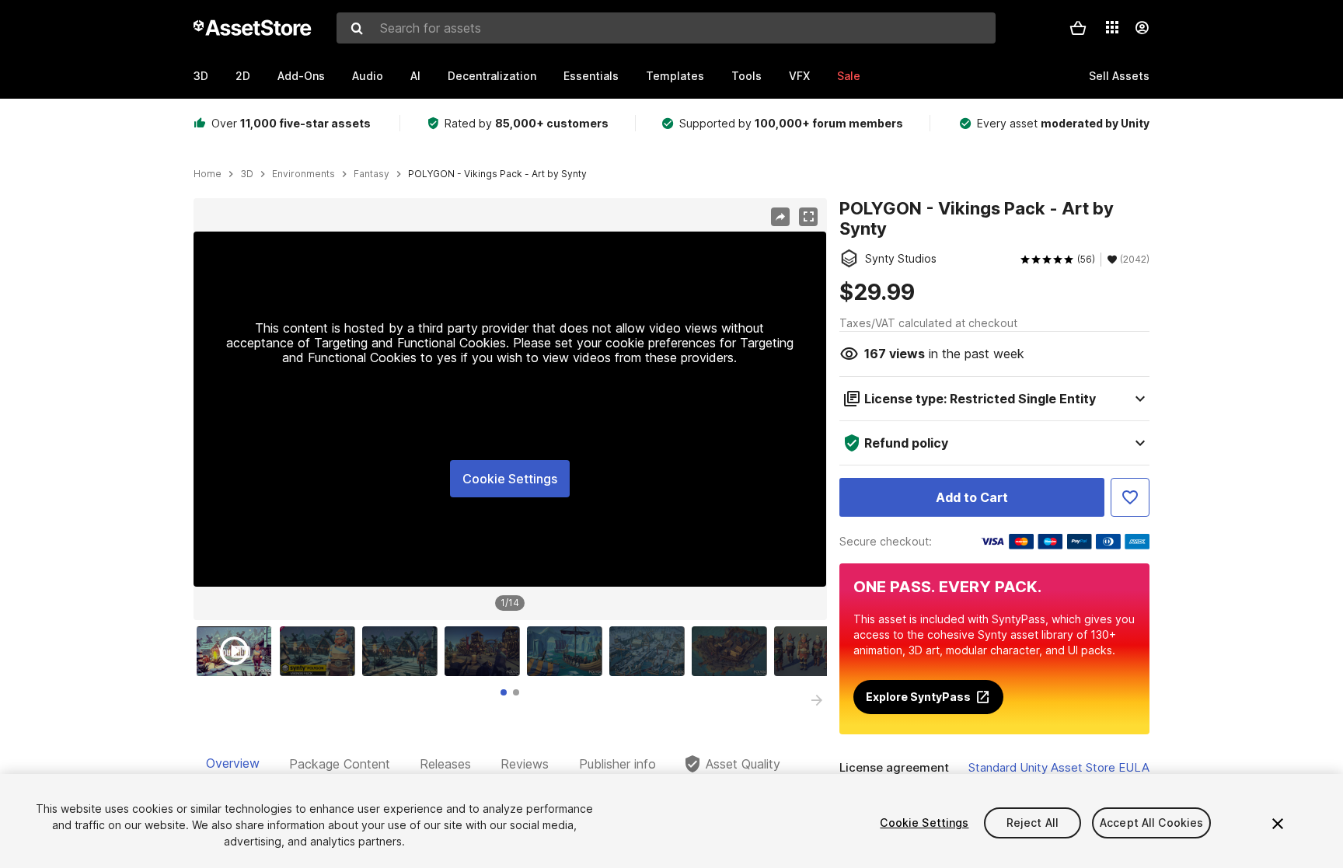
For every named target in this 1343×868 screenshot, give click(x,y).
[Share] (780, 216)
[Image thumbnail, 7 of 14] (733, 651)
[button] (1078, 28)
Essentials (591, 75)
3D (201, 75)
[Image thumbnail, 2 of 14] (321, 651)
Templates (675, 75)
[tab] (504, 692)
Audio (367, 75)
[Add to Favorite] (1130, 497)
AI (415, 75)
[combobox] (666, 28)
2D (242, 75)
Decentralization (492, 75)
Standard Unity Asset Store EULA (1058, 767)
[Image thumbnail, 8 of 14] (815, 651)
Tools (746, 75)
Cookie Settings (509, 478)
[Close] (1277, 824)
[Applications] (1112, 27)
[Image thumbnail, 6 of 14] (650, 651)
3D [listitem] (246, 174)
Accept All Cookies (1152, 822)
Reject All (1032, 822)
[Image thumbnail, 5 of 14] (568, 651)
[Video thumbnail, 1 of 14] (238, 651)
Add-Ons (301, 75)
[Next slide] (817, 700)
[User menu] (1141, 28)
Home (208, 174)
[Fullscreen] (808, 216)
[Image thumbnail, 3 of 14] (403, 651)
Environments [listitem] (303, 174)
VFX (799, 75)
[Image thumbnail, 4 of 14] (486, 651)
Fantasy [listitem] (371, 174)
